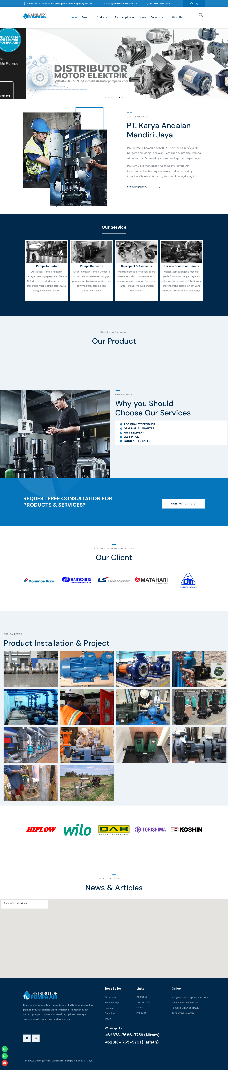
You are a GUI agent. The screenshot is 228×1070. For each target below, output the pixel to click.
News (143, 17)
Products (101, 17)
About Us (177, 17)
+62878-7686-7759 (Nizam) (132, 1035)
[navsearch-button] (200, 15)
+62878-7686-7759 (160, 3)
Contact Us (157, 17)
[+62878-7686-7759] (147, 3)
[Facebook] (192, 3)
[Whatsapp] (5, 1049)
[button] (3, 64)
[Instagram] (197, 3)
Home (74, 17)
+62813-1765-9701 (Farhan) (132, 1042)
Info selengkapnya (137, 186)
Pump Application (125, 17)
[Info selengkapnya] (158, 186)
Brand (85, 17)
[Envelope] (5, 1063)
